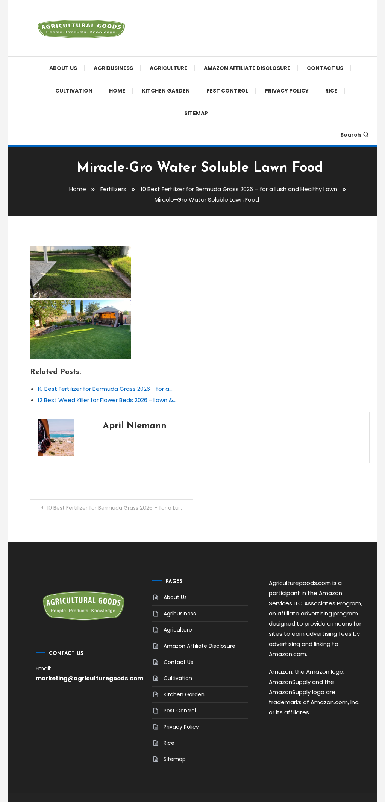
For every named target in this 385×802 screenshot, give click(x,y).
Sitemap (196, 113)
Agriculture (168, 68)
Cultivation (73, 90)
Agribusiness (113, 68)
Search (350, 134)
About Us (63, 68)
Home (117, 90)
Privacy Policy (287, 90)
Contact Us (325, 68)
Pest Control (227, 90)
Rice (331, 90)
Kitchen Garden (166, 90)
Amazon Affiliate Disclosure (247, 68)
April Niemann (135, 426)
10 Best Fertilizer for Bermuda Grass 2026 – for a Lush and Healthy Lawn (120, 508)
